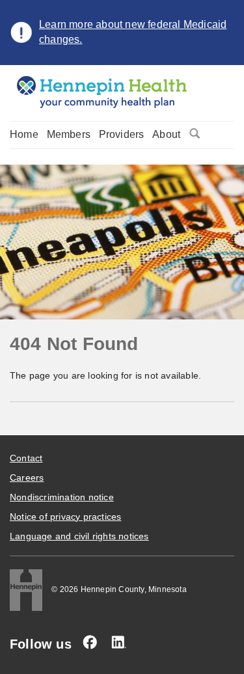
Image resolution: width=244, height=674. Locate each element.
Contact (26, 458)
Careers (27, 477)
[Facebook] (89, 642)
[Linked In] (118, 642)
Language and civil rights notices (79, 536)
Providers (121, 134)
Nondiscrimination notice (62, 497)
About (166, 134)
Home (24, 134)
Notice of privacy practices (65, 516)
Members (68, 134)
